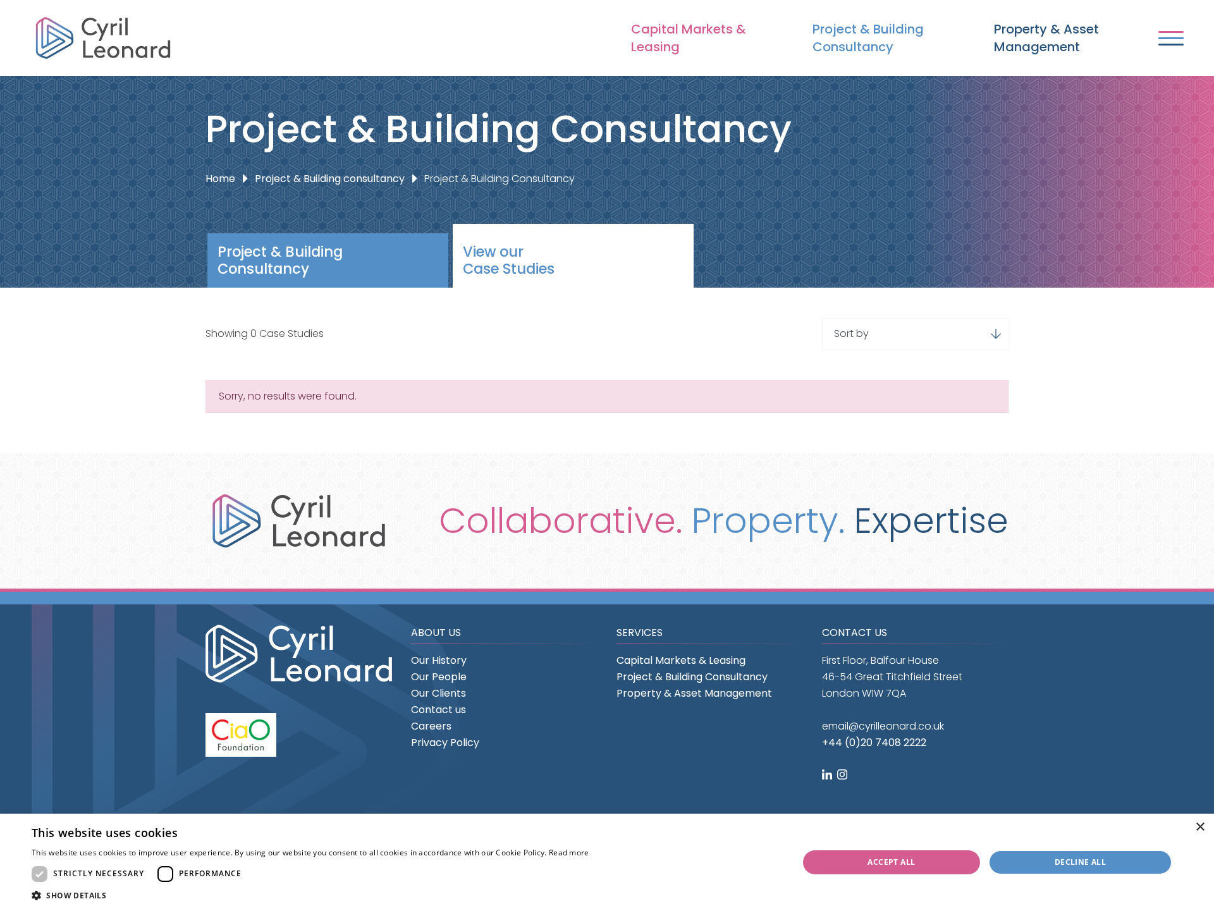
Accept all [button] (891, 862)
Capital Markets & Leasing (688, 38)
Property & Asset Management (1046, 38)
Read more (569, 852)
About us (436, 632)
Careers (431, 726)
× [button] (1200, 827)
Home (220, 178)
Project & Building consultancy (330, 178)
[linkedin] (828, 775)
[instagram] (843, 775)
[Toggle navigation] (1171, 38)
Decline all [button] (1080, 862)
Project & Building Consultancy (868, 38)
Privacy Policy (445, 742)
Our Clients (438, 693)
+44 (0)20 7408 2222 (874, 742)
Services (639, 632)
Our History (439, 660)
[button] (310, 895)
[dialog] (607, 862)
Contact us (438, 709)
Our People (439, 676)
